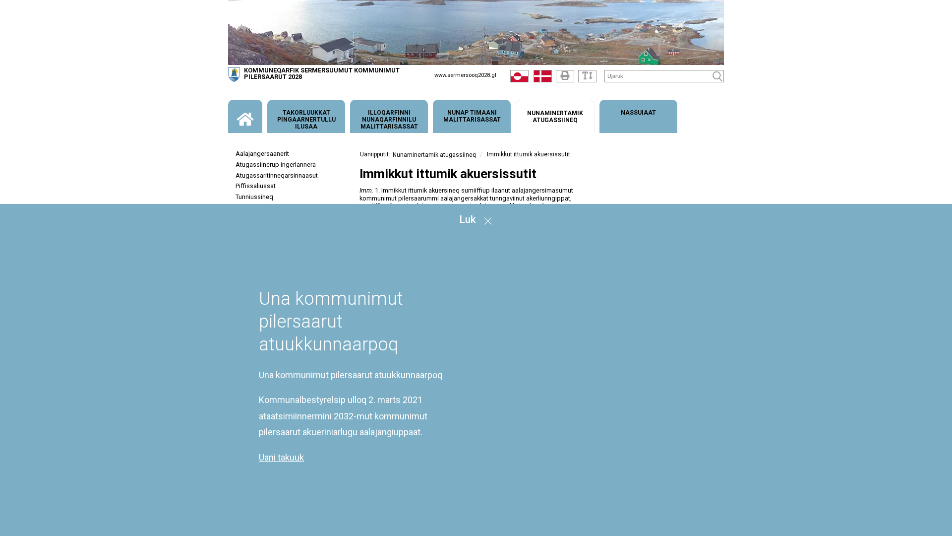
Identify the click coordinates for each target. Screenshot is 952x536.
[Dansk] (543, 78)
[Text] (587, 76)
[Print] (565, 76)
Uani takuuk (281, 457)
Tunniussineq (254, 197)
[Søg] (717, 76)
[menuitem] (245, 116)
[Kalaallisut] (519, 78)
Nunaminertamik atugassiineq (434, 154)
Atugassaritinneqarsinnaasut (277, 175)
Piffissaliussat (256, 186)
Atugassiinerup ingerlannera (276, 164)
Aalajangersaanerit (262, 153)
